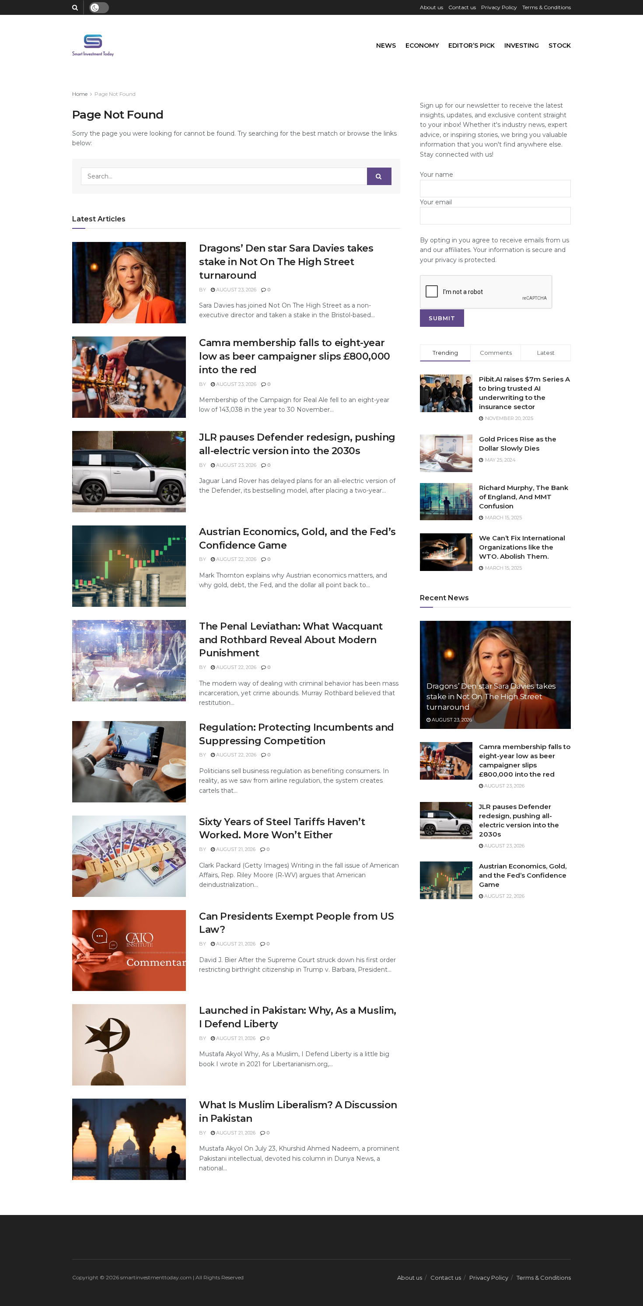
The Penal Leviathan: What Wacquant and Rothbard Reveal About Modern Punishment (291, 639)
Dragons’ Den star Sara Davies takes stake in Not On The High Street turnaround (286, 261)
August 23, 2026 (235, 290)
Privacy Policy (499, 7)
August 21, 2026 (235, 849)
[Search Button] (379, 176)
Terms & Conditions (546, 7)
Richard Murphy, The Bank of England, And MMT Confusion (523, 496)
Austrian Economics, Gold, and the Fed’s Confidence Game (522, 875)
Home (79, 94)
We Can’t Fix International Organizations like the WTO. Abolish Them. (522, 547)
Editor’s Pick (471, 45)
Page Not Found (115, 94)
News (386, 45)
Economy (422, 45)
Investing (521, 45)
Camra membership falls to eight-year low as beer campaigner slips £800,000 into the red (294, 356)
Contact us (462, 7)
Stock (560, 45)
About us (431, 7)
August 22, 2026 (235, 559)
